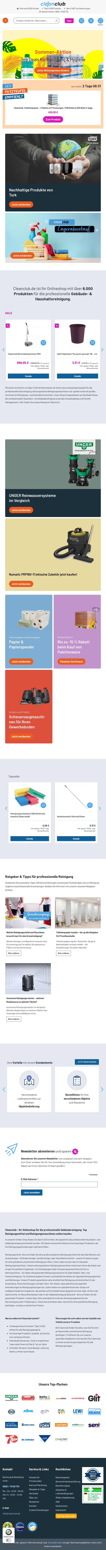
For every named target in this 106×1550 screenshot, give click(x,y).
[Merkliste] (43, 343)
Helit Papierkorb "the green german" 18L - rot (77, 354)
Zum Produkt (53, 119)
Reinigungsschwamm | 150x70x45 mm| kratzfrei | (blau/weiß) (27, 815)
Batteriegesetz (63, 1477)
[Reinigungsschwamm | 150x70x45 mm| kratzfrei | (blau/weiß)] (29, 797)
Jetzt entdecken (21, 204)
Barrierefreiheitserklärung (68, 1481)
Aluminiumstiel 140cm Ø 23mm (71, 816)
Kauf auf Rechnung (38, 1485)
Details (28, 376)
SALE (8, 313)
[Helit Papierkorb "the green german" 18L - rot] (77, 335)
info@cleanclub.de (11, 1513)
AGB (58, 1501)
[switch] (8, 1540)
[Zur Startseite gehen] (53, 4)
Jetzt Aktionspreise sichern (53, 70)
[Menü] (5, 20)
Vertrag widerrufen (66, 1516)
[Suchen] (57, 21)
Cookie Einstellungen (39, 1510)
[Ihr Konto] (91, 20)
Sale (69, 20)
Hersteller (33, 1493)
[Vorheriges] (4, 350)
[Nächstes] (102, 350)
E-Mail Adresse (30, 1179)
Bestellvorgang (63, 1485)
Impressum (61, 1510)
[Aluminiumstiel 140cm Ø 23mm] (76, 797)
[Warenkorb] (100, 21)
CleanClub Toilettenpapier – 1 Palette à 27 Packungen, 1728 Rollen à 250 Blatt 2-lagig (53, 108)
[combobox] (33, 21)
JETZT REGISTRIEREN (86, 1062)
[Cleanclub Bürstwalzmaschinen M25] (28, 335)
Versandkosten (55, 1542)
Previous (4, 1089)
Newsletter (34, 1501)
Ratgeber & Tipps (37, 1489)
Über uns (33, 1497)
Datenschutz (62, 1506)
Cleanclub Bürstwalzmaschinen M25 (24, 354)
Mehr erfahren (13, 953)
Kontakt (33, 1506)
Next (102, 1089)
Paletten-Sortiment (71, 661)
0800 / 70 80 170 (61, 11)
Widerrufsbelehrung (65, 1497)
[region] (53, 350)
